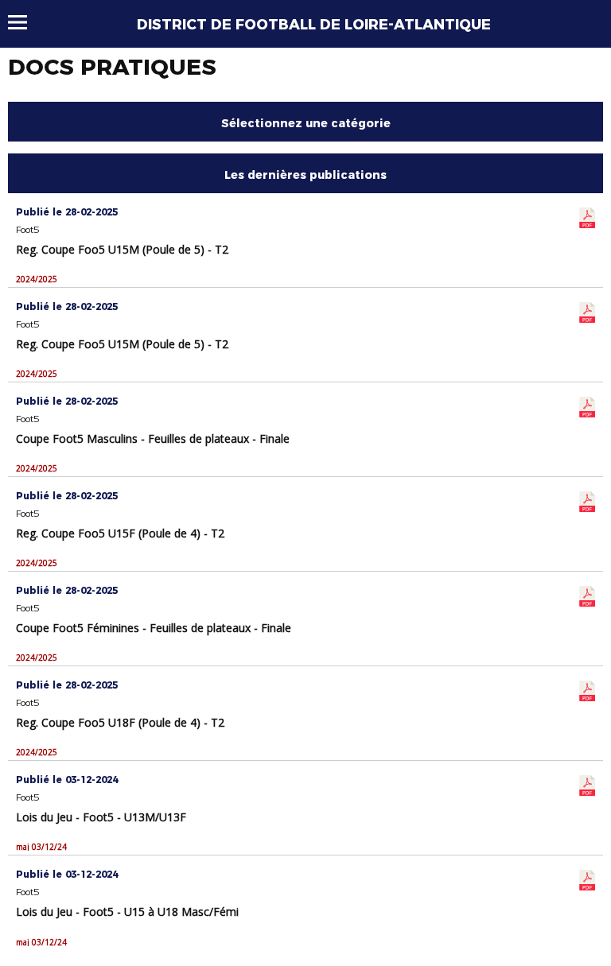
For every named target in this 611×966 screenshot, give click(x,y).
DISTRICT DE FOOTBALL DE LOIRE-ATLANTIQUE (314, 24)
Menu (25, 22)
